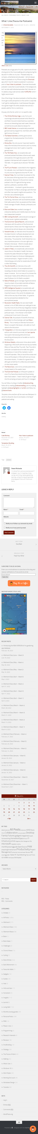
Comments (8, 1109)
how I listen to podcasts (14, 84)
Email (22, 509)
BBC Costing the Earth (11, 217)
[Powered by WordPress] (12, 1127)
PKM (29, 846)
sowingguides (6, 855)
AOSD (28, 830)
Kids (13, 841)
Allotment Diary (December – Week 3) (15, 777)
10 (29, 806)
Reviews (28, 852)
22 (19, 812)
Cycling (5, 955)
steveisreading (21, 385)
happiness (25, 836)
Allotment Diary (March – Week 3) (14, 713)
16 (24, 809)
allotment (7, 830)
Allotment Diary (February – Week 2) (14, 748)
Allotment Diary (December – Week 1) (15, 784)
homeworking (6, 838)
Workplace (11, 857)
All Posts (5, 15)
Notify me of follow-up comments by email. (19, 523)
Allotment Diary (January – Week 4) (14, 763)
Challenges (6, 946)
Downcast (31, 79)
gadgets (18, 835)
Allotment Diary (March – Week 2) (14, 720)
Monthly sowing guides (10, 1012)
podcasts (8, 460)
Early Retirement (8, 965)
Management (26, 841)
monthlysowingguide (9, 847)
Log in (5, 1100)
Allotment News (8, 932)
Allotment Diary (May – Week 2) (13, 670)
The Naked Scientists (11, 136)
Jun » (29, 818)
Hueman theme (29, 1127)
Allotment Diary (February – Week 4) (14, 734)
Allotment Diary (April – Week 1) (13, 698)
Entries (7, 1105)
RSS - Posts (5, 899)
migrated (13, 844)
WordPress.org (8, 1114)
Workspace (17, 857)
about (3, 830)
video (6, 857)
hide (4, 983)
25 (34, 812)
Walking (5, 1059)
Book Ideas (6, 941)
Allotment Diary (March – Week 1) (14, 727)
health (31, 836)
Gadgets (6, 974)
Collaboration (11, 832)
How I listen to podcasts (26, 435)
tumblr (24, 388)
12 (4, 809)
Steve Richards (8, 25)
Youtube (6, 1087)
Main (22, 841)
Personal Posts (14, 15)
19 (4, 812)
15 (19, 809)
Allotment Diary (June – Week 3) (13, 655)
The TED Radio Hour (11, 153)
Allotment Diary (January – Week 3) (14, 770)
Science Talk (8, 318)
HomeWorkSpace (17, 838)
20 (9, 812)
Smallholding (7, 1045)
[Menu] (35, 2)
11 (34, 806)
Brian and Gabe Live (11, 209)
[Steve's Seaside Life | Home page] (12, 2)
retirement (14, 852)
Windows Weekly (10, 342)
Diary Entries (7, 960)
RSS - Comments (7, 901)
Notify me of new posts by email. (16, 528)
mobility (19, 844)
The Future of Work (9, 1054)
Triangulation (9, 330)
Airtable (5, 913)
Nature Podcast (9, 281)
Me (31, 841)
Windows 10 (7, 1068)
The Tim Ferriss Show (11, 197)
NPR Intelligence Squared (13, 288)
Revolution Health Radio (12, 303)
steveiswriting (28, 383)
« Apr (9, 818)
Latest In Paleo (9, 249)
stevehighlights (14, 388)
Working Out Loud (9, 1078)
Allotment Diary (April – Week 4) (13, 684)
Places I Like (7, 1026)
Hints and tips (7, 988)
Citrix (3, 833)
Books (33, 830)
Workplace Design (9, 1082)
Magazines (18, 841)
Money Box (8, 143)
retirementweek (21, 852)
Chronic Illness (7, 950)
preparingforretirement (9, 850)
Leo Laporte (31, 332)
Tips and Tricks (30, 855)
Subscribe (5, 577)
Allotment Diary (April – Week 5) (13, 677)
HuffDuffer (28, 92)
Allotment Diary (8, 927)
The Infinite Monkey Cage (13, 116)
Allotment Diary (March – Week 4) (14, 705)
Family (4, 835)
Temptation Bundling (8, 443)
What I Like (25, 15)
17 (29, 809)
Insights (5, 998)
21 (14, 812)
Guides (5, 979)
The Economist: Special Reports (14, 222)
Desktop (30, 832)
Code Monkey (6, 435)
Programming (7, 1031)
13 (9, 809)
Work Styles (7, 1073)
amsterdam (23, 830)
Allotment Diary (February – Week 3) (14, 741)
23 (24, 812)
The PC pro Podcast (11, 168)
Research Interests (9, 1035)
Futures (11, 835)
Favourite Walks (8, 969)
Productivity (23, 849)
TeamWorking (21, 855)
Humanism (6, 993)
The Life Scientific (10, 266)
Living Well (6, 1007)
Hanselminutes (9, 232)
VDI (3, 857)
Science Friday (9, 175)
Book (5, 936)
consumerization (22, 833)
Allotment (6, 922)
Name (6, 509)
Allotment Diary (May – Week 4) (13, 662)
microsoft (6, 843)
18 (34, 809)
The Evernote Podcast (11, 372)
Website (6, 517)
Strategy (6, 1049)
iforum (25, 838)
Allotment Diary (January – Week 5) (14, 756)
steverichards (7, 390)
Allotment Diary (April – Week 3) (13, 691)
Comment (7, 495)
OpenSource (22, 847)
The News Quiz (9, 367)
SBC (31, 852)
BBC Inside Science (10, 128)
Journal (5, 1002)
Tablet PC (13, 855)
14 (14, 809)
